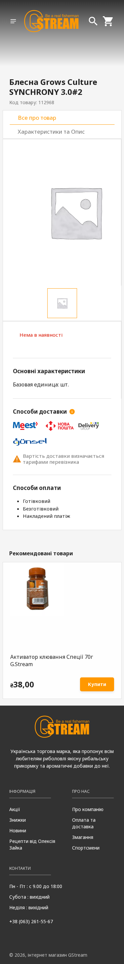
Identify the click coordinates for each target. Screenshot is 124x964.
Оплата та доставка (84, 823)
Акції (14, 809)
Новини (17, 830)
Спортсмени (86, 848)
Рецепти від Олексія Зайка (32, 844)
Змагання (82, 837)
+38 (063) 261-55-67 (31, 921)
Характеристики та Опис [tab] (51, 131)
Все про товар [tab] (37, 117)
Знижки (17, 820)
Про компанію (87, 809)
